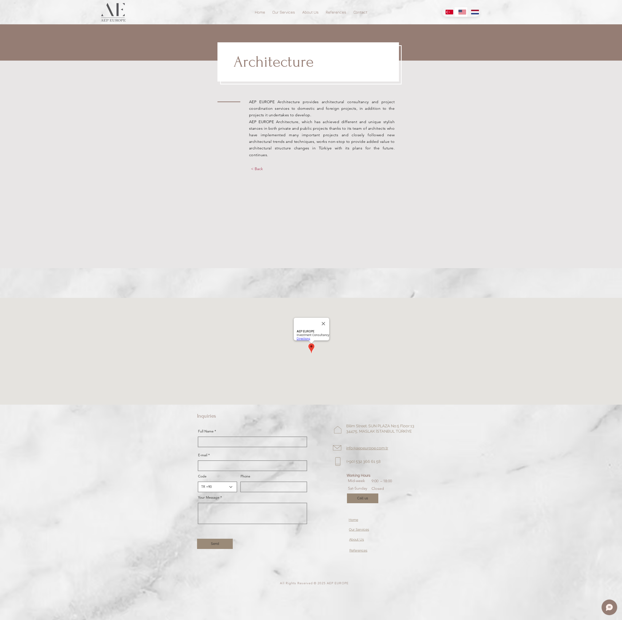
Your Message (208, 497)
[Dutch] (473, 12)
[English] (461, 12)
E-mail (202, 455)
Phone (245, 476)
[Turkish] (448, 12)
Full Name (206, 431)
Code (202, 476)
